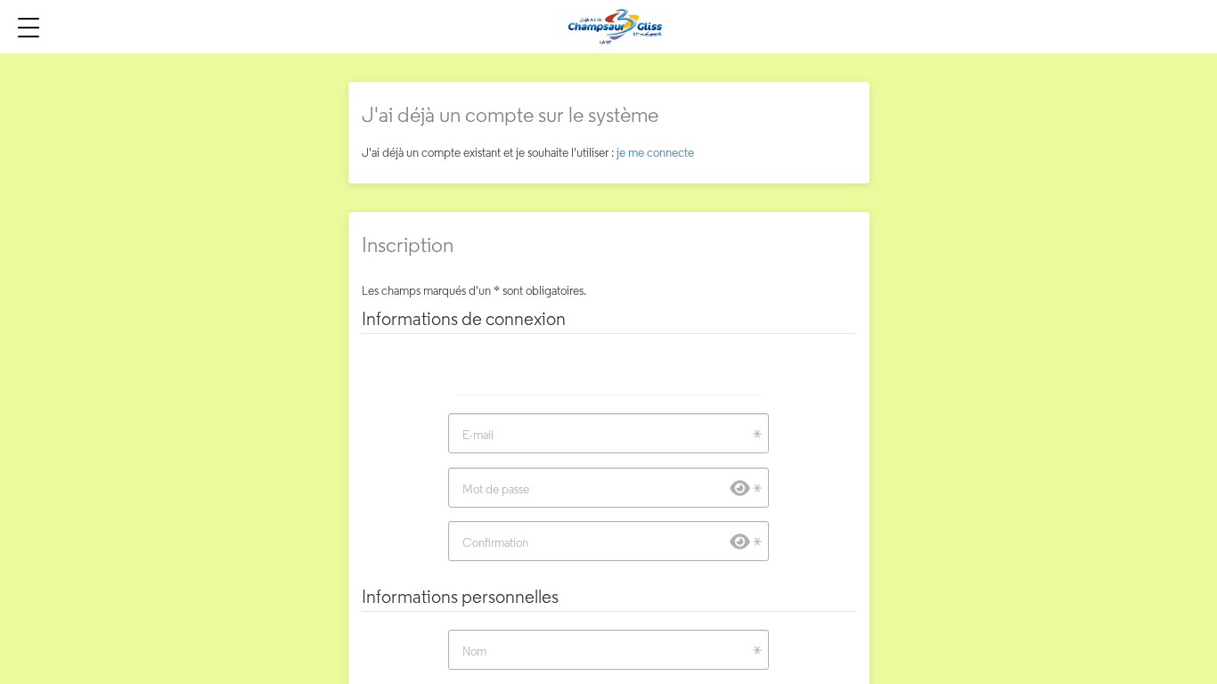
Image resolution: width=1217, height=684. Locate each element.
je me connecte (655, 152)
